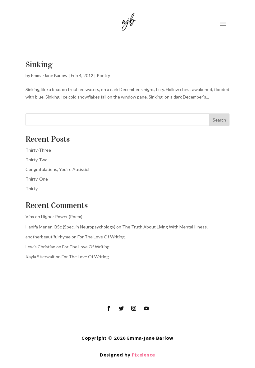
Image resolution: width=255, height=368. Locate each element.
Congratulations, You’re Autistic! (58, 169)
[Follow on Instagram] (134, 308)
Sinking (39, 64)
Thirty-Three (38, 150)
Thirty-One (37, 179)
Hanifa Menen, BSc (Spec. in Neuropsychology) (70, 226)
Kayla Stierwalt (40, 256)
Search (219, 119)
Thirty (32, 188)
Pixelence (143, 355)
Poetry (103, 75)
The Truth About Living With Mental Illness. (165, 226)
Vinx (30, 216)
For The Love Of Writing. (101, 236)
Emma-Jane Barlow (49, 75)
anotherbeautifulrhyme (48, 236)
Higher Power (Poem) (61, 216)
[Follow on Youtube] (146, 308)
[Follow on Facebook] (109, 308)
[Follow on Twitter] (121, 308)
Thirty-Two (37, 159)
